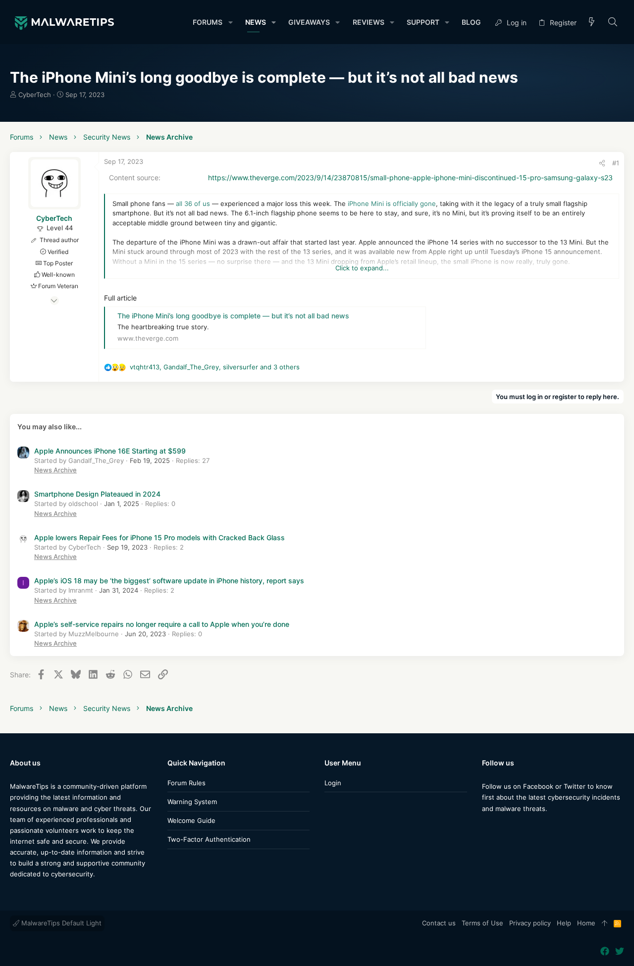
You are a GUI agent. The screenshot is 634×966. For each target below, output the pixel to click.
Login (332, 783)
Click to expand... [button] (362, 268)
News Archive (55, 470)
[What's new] (592, 22)
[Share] (602, 163)
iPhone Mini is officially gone (392, 203)
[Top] (604, 923)
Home (586, 923)
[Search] (613, 22)
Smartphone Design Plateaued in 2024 (97, 494)
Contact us (439, 923)
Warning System (192, 802)
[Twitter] (501, 828)
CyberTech (34, 95)
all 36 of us (193, 203)
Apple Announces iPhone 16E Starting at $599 (110, 451)
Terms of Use (482, 923)
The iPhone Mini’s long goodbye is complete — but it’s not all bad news (233, 315)
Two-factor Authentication (209, 839)
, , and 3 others (215, 367)
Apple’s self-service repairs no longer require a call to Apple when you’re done (161, 624)
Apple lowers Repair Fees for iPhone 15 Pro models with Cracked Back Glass (159, 537)
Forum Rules (186, 783)
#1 (615, 163)
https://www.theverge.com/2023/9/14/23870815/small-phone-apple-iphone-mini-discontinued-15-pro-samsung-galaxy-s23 (410, 177)
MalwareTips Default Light (60, 923)
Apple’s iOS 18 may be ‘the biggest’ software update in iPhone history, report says (169, 580)
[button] (230, 22)
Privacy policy (530, 923)
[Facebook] (486, 828)
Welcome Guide (191, 820)
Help (564, 923)
